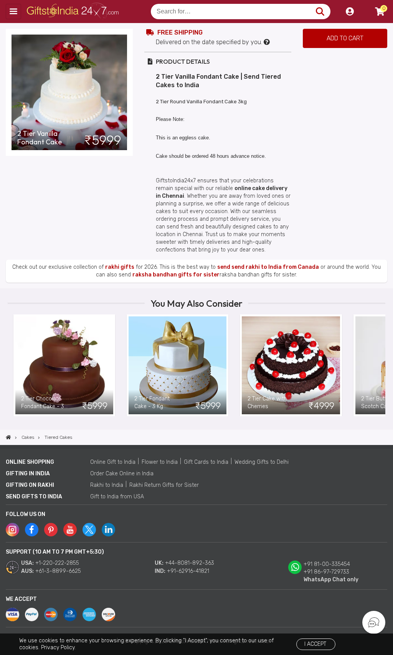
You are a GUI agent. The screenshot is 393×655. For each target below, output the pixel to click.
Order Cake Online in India (122, 473)
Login (349, 11)
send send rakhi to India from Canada (268, 267)
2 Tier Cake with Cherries (267, 402)
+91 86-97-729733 (326, 572)
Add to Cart (345, 38)
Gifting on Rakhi (30, 485)
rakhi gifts (119, 267)
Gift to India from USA (117, 496)
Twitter (89, 529)
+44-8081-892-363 (189, 563)
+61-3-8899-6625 (58, 571)
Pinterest (51, 529)
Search (319, 11)
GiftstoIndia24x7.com (73, 11)
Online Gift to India (112, 462)
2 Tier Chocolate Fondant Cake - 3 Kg (42, 402)
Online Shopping (30, 462)
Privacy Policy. (58, 647)
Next (379, 365)
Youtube (70, 529)
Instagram (12, 529)
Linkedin (108, 529)
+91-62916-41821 (188, 571)
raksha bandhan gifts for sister (176, 274)
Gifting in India (28, 473)
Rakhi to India (106, 485)
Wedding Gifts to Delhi (261, 462)
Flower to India (160, 462)
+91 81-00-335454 (327, 564)
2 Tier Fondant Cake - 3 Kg (152, 402)
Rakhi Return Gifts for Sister (164, 485)
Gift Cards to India (206, 462)
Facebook (31, 529)
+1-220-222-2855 (57, 563)
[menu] (13, 11)
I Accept (315, 644)
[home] (8, 437)
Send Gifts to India (34, 496)
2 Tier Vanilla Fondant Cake (39, 137)
